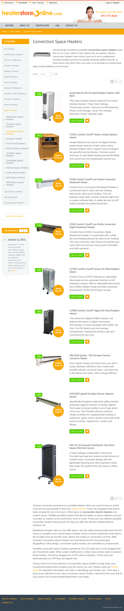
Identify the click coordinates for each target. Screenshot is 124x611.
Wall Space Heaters (15, 177)
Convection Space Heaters (15, 132)
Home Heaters (11, 82)
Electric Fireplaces (12, 60)
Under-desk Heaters (16, 172)
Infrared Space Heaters (17, 148)
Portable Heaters (12, 99)
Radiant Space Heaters (17, 168)
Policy (108, 599)
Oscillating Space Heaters (14, 161)
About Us (24, 25)
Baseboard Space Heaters (14, 118)
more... (13, 274)
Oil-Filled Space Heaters (14, 154)
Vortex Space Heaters (14, 202)
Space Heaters (15, 31)
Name (43, 74)
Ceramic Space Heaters (13, 125)
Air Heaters (9, 48)
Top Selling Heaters (13, 191)
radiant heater (78, 508)
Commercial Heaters (13, 54)
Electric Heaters (11, 65)
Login (108, 3)
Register (116, 3)
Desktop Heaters (14, 139)
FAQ (57, 25)
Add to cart (77, 121)
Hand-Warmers (11, 76)
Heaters (9, 25)
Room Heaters (10, 104)
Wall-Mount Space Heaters (15, 183)
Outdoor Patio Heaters (14, 93)
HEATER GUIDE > (15, 216)
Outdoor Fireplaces (13, 87)
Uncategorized (11, 197)
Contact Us (71, 25)
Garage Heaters (11, 71)
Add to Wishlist (87, 121)
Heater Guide (42, 25)
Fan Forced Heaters (16, 143)
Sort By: (35, 74)
